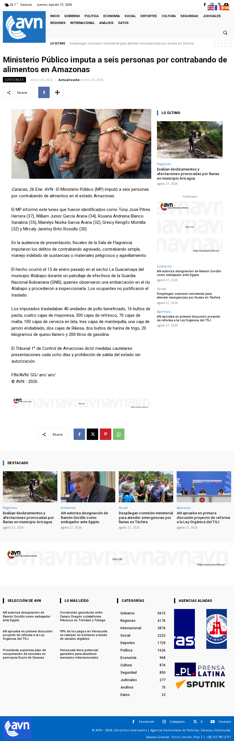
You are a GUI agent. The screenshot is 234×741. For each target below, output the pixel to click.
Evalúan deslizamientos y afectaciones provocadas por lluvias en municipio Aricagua (188, 173)
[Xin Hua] (216, 629)
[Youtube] (213, 722)
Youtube (224, 722)
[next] (227, 43)
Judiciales (14, 80)
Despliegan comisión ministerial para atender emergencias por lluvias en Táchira (132, 43)
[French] (218, 7)
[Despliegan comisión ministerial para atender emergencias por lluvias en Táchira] (146, 486)
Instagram (177, 722)
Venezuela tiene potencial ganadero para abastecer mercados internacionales (79, 653)
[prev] (218, 43)
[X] (92, 434)
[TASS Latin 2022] (184, 629)
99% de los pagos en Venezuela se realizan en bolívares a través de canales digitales (83, 635)
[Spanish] (226, 7)
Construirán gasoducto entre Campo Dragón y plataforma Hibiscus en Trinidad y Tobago (83, 616)
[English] (211, 7)
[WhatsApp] (118, 434)
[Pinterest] (105, 434)
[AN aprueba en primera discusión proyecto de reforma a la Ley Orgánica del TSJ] (204, 486)
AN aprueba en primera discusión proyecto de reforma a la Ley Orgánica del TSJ (188, 318)
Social (161, 288)
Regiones (164, 163)
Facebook (146, 722)
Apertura (164, 311)
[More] (57, 92)
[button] (225, 32)
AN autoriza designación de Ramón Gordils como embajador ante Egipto (189, 273)
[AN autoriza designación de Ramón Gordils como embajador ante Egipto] (88, 486)
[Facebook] (204, 4)
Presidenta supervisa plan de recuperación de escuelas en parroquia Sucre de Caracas (24, 653)
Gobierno (164, 266)
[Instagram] (164, 722)
